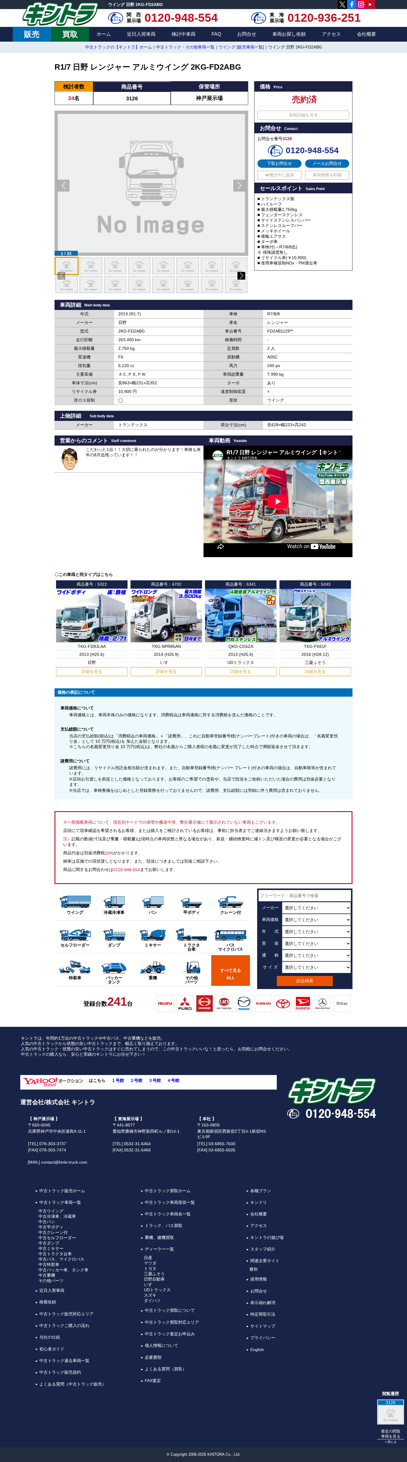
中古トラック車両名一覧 (168, 1214)
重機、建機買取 (159, 1237)
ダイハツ (152, 1300)
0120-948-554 (181, 18)
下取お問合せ (279, 163)
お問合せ (246, 34)
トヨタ (150, 1268)
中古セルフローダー (57, 1237)
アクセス (331, 34)
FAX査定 (153, 1380)
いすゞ (150, 1284)
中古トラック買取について (170, 1310)
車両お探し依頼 (289, 34)
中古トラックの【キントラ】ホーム (118, 47)
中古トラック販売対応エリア (66, 1313)
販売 (32, 34)
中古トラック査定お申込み (170, 1333)
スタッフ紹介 (262, 1249)
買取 (70, 34)
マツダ (150, 1263)
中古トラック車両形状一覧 (170, 1202)
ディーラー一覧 (159, 1249)
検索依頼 (47, 1302)
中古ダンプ (48, 1243)
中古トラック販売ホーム (62, 1190)
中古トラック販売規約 (60, 1372)
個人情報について (161, 1345)
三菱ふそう (154, 1273)
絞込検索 (304, 980)
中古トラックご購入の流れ (64, 1325)
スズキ (150, 1295)
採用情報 (258, 1279)
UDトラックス (157, 1289)
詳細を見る (91, 671)
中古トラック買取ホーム (168, 1190)
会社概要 (366, 34)
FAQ (216, 34)
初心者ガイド (51, 1349)
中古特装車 (48, 1264)
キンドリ (258, 1202)
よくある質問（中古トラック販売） (72, 1384)
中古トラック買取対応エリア (172, 1322)
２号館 (136, 1080)
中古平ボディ (50, 1227)
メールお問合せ (327, 163)
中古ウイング (50, 1211)
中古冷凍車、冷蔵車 (57, 1216)
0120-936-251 (324, 18)
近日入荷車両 (141, 34)
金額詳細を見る (303, 114)
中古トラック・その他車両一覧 (185, 47)
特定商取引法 (262, 1314)
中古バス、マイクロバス (61, 1259)
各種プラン (260, 1190)
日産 (148, 1257)
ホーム (104, 34)
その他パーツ (50, 1280)
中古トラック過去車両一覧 (64, 1360)
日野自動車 (154, 1279)
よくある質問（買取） (166, 1369)
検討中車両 (183, 34)
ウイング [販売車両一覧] (241, 47)
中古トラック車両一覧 (60, 1202)
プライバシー (262, 1337)
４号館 (173, 1080)
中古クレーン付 (53, 1232)
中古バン (46, 1221)
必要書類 (153, 1357)
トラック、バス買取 (163, 1225)
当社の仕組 (49, 1337)
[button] (63, 186)
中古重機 (46, 1275)
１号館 (117, 1080)
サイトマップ (262, 1326)
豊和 (253, 1269)
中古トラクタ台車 (55, 1253)
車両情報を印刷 (327, 175)
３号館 (154, 1080)
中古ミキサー (50, 1248)
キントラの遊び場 (267, 1237)
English (257, 1349)
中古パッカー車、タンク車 (63, 1269)
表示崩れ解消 (262, 1302)
